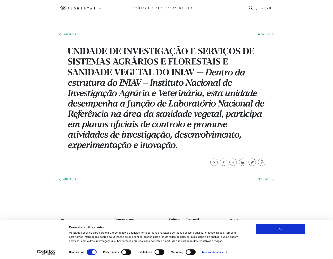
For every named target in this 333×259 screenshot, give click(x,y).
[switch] (126, 252)
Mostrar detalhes (212, 252)
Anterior (69, 34)
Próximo (264, 34)
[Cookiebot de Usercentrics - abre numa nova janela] (46, 252)
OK (281, 229)
